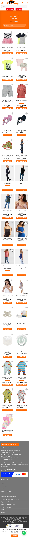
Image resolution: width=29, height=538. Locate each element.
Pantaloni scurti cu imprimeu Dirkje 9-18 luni (7, 101)
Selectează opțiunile (7, 53)
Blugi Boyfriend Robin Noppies (7, 211)
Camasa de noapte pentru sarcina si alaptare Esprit (21, 296)
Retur (2, 494)
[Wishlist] (22, 2)
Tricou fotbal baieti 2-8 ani (7, 74)
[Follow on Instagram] (5, 470)
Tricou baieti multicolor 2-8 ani (21, 48)
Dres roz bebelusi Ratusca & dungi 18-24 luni (7, 129)
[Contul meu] (25, 2)
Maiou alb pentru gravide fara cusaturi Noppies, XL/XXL (7, 297)
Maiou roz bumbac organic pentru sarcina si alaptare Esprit (7, 267)
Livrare (3, 488)
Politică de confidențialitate (8, 504)
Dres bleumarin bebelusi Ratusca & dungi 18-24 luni (21, 130)
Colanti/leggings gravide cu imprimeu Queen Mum (21, 156)
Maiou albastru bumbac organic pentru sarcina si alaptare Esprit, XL (21, 239)
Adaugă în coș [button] (7, 161)
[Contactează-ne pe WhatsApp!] (24, 533)
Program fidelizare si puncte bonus (10, 499)
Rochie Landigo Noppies (21, 100)
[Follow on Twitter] (7, 470)
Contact (3, 483)
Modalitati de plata (6, 491)
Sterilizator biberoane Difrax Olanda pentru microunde (7, 351)
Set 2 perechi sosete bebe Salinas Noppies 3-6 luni (7, 431)
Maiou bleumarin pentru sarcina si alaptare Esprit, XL (21, 267)
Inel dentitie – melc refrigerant (22, 350)
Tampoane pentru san (21, 323)
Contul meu (4, 486)
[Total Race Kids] (12, 2)
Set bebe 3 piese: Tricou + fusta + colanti (21, 74)
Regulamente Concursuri (7, 502)
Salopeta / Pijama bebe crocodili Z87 (7, 406)
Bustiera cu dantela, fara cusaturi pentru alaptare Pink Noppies (21, 212)
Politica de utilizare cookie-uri (8, 496)
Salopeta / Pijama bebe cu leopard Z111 (21, 406)
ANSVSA (3, 512)
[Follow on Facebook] (2, 470)
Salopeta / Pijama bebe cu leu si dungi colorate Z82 (21, 378)
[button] (2, 2)
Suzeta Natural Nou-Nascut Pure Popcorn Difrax (7, 324)
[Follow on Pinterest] (9, 470)
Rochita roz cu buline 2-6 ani (7, 48)
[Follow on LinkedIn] (12, 470)
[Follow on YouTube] (14, 470)
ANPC (2, 510)
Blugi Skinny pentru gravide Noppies (7, 182)
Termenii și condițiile (6, 507)
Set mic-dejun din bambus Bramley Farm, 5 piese (7, 156)
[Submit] (26, 6)
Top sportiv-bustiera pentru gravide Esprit (7, 239)
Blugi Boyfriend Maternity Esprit (21, 182)
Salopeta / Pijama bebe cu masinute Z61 (7, 378)
